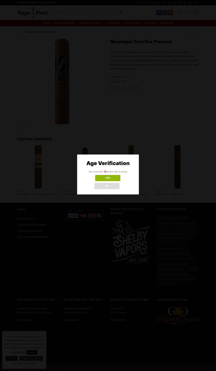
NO (107, 185)
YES (107, 177)
